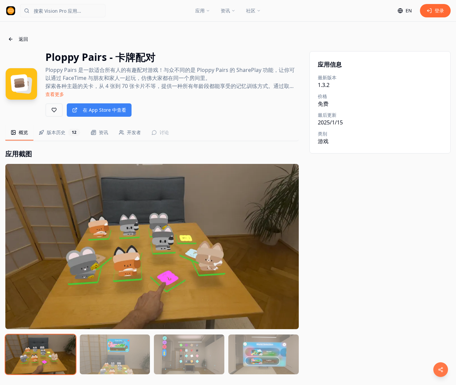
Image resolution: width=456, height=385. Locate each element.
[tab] (19, 132)
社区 (250, 10)
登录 (439, 10)
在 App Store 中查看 (104, 110)
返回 (23, 39)
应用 (200, 10)
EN (409, 10)
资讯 (225, 10)
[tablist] (152, 133)
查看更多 (54, 94)
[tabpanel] (152, 261)
